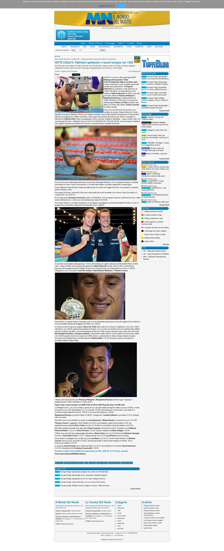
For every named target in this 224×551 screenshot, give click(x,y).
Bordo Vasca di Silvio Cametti (155, 234)
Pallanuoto (74, 46)
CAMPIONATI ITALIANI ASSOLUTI (73, 463)
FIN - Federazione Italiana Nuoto (154, 251)
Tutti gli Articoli (135, 488)
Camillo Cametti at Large (150, 165)
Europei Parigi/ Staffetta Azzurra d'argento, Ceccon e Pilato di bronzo (85, 485)
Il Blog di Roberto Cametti (154, 211)
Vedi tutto (166, 244)
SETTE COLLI (59, 463)
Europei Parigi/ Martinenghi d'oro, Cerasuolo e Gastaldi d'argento (84, 475)
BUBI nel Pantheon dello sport (158, 202)
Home (83, 43)
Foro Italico (92, 463)
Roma (86, 463)
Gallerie (121, 43)
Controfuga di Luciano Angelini (155, 231)
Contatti (130, 43)
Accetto (121, 6)
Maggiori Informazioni (106, 6)
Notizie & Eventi (95, 43)
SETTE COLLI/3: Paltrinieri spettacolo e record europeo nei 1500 (94, 62)
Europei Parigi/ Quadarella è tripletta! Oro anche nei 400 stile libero (85, 472)
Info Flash (159, 46)
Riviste (139, 43)
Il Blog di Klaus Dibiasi (152, 238)
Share (57, 74)
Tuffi (84, 46)
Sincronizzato (104, 46)
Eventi (129, 46)
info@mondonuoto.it (66, 524)
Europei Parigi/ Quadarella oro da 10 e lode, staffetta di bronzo (83, 479)
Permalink (74, 71)
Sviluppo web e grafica (107, 539)
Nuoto (64, 46)
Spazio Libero (149, 241)
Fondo (92, 46)
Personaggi (110, 43)
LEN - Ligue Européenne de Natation (156, 254)
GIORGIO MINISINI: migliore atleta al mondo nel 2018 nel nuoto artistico (155, 125)
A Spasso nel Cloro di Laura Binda (157, 227)
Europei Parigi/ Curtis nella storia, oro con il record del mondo (83, 482)
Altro (149, 46)
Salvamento (118, 46)
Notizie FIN (139, 46)
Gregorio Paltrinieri (102, 463)
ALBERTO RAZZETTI (114, 463)
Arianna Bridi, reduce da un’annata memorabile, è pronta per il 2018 (155, 138)
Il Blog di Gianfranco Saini (154, 218)
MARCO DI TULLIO (126, 463)
